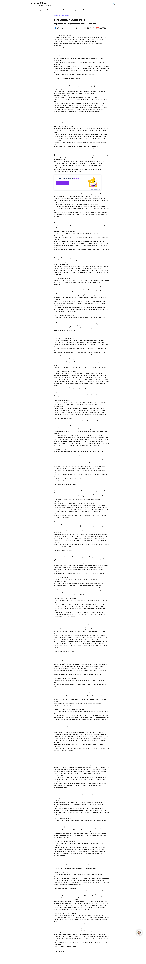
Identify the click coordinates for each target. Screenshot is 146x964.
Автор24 (99, 189)
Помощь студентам (90, 10)
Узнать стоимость (62, 183)
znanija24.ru (39, 3)
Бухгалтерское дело (54, 10)
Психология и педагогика (72, 10)
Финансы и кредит (38, 10)
